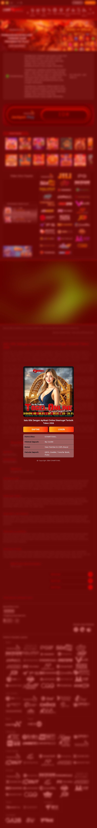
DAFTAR (36, 429)
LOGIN (61, 429)
